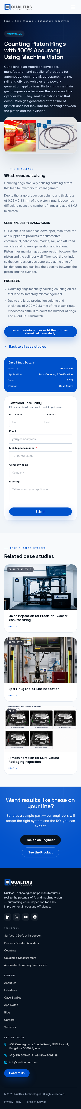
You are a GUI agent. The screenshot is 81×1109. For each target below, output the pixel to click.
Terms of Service (35, 1101)
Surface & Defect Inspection (22, 935)
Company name (18, 464)
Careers (9, 1020)
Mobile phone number (23, 448)
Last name (49, 414)
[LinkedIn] (7, 917)
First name (15, 414)
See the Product (40, 852)
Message (14, 481)
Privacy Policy (12, 1101)
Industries (10, 990)
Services (10, 1027)
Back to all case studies (27, 346)
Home (7, 21)
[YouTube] (25, 917)
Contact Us (17, 1073)
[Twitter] (16, 917)
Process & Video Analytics (21, 943)
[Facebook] (34, 917)
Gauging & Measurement (20, 958)
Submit (40, 511)
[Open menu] (73, 7)
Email (13, 431)
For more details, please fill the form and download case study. (40, 331)
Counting (10, 950)
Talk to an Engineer (40, 840)
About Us (10, 983)
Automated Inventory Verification (25, 965)
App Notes (11, 1005)
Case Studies (24, 21)
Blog (7, 1012)
